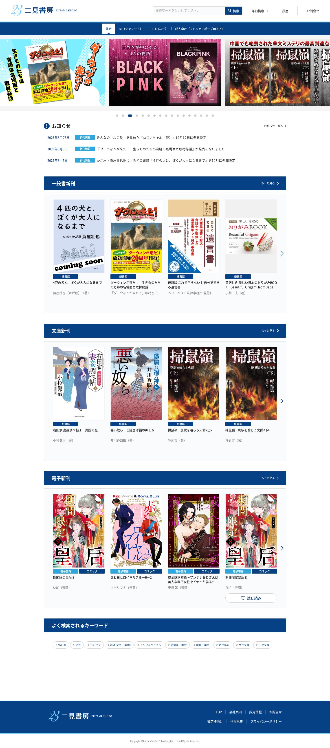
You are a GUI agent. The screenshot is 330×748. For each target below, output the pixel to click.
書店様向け (215, 721)
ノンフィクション (150, 645)
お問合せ (313, 11)
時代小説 (224, 645)
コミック (95, 645)
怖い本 (62, 645)
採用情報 (255, 712)
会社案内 (235, 712)
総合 (109, 28)
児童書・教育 (179, 645)
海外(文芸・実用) (120, 645)
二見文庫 (264, 645)
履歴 (285, 11)
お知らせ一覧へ (273, 126)
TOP (219, 712)
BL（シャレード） (131, 28)
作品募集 (236, 721)
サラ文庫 (244, 645)
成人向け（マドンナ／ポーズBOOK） (199, 28)
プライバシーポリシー (266, 721)
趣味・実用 (202, 645)
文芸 (78, 645)
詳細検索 (257, 11)
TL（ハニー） (159, 28)
